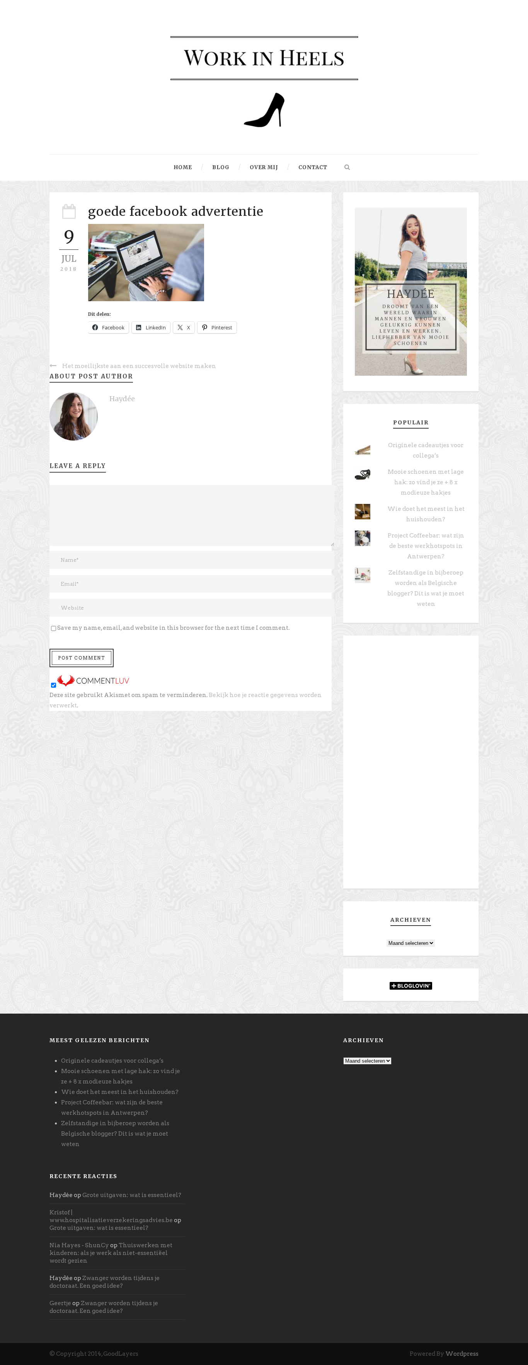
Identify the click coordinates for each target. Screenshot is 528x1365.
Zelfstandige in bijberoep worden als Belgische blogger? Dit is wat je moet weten (115, 1134)
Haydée (122, 398)
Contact (312, 167)
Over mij (264, 167)
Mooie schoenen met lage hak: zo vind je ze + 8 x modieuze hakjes (426, 482)
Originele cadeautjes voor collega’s (112, 1060)
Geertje (60, 1303)
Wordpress (462, 1353)
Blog (221, 167)
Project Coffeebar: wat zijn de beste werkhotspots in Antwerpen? (426, 546)
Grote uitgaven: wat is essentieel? (131, 1195)
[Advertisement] (411, 765)
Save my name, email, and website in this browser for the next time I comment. (173, 627)
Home (183, 167)
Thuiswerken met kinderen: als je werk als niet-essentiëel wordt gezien (110, 1253)
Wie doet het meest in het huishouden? (120, 1092)
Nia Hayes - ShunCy (79, 1245)
